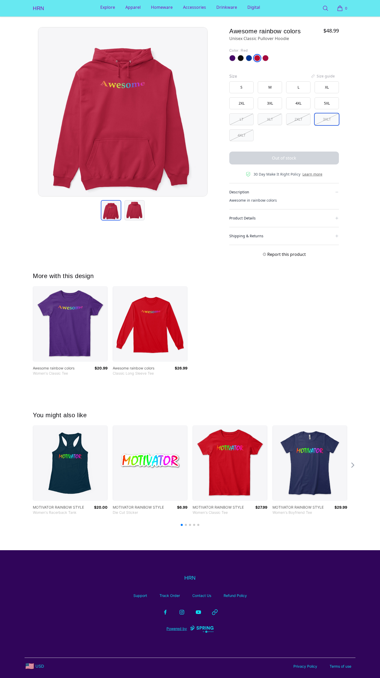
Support (140, 595)
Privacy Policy (305, 666)
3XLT (327, 119)
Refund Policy (235, 595)
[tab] (111, 210)
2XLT (298, 119)
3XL (270, 103)
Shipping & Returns (246, 235)
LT (242, 119)
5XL (327, 103)
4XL (298, 103)
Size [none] (233, 76)
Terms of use (340, 666)
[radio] (241, 87)
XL (327, 87)
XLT (270, 119)
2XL (242, 103)
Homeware (162, 7)
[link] (70, 324)
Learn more (312, 174)
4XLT (242, 135)
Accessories (194, 7)
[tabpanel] (123, 111)
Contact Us (201, 595)
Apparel (133, 7)
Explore (107, 7)
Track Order (169, 595)
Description (239, 192)
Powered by (176, 628)
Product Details (242, 218)
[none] (322, 76)
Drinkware (226, 7)
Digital (253, 7)
